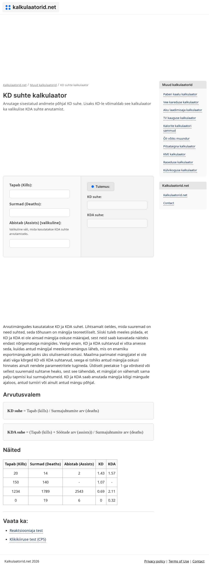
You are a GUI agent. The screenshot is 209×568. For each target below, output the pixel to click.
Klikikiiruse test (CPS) (28, 539)
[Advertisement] (104, 45)
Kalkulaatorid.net (175, 195)
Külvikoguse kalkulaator (180, 170)
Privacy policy (154, 561)
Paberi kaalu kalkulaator (180, 94)
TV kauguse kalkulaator (179, 118)
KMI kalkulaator (174, 154)
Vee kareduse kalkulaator (181, 102)
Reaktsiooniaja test (26, 530)
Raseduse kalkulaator (178, 162)
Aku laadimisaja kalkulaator (182, 110)
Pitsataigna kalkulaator (179, 146)
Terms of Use (179, 561)
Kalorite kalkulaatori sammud (177, 128)
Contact (168, 203)
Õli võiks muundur (176, 138)
